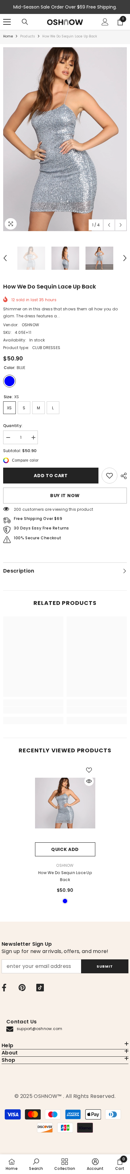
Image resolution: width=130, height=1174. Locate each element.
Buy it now (65, 495)
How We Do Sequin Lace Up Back (65, 876)
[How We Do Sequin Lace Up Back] (65, 803)
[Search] (25, 22)
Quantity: (12, 425)
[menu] (7, 22)
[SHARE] (122, 475)
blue (65, 901)
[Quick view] (89, 781)
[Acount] (105, 21)
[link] (109, 475)
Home (8, 36)
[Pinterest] (22, 987)
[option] (65, 139)
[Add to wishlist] (89, 770)
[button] (109, 224)
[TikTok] (40, 987)
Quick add (65, 849)
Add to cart (51, 475)
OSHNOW (30, 325)
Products (27, 36)
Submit (105, 966)
